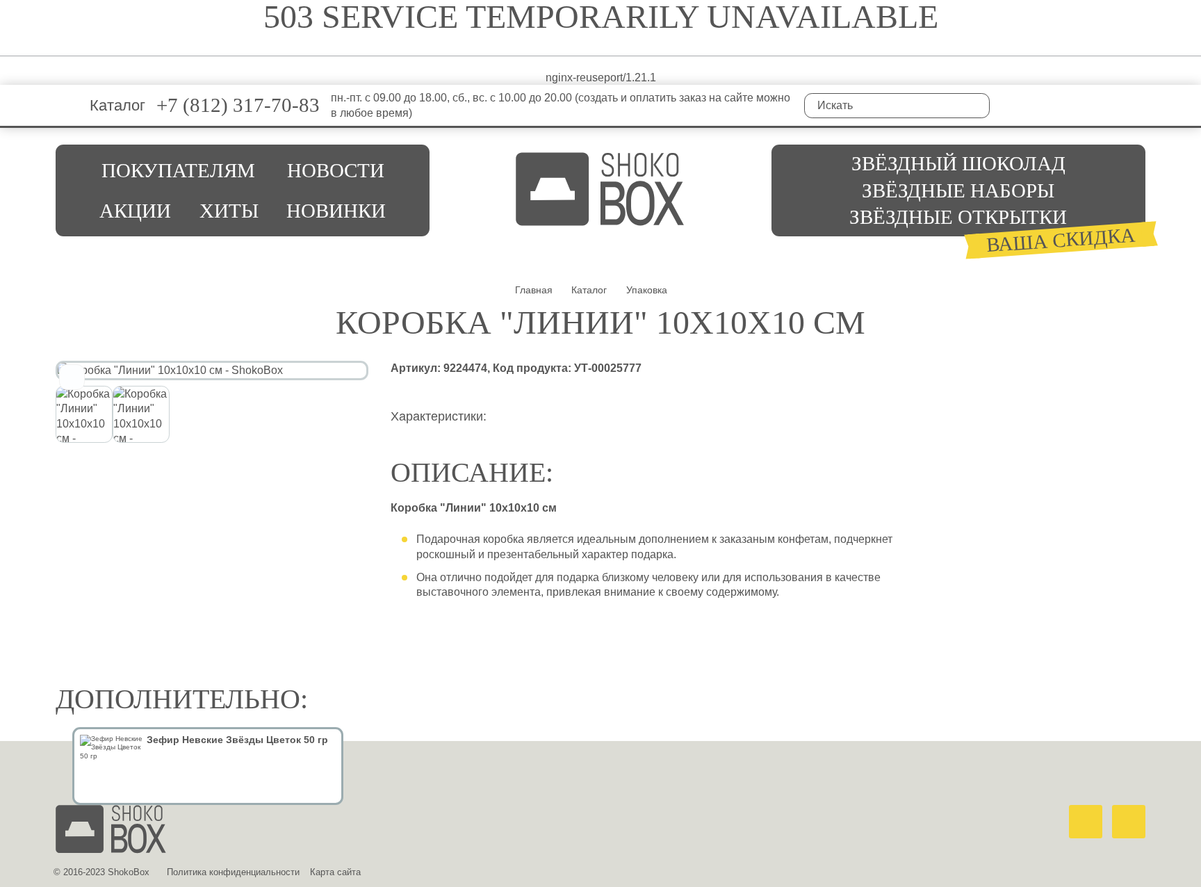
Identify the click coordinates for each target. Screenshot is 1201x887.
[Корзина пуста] (1135, 105)
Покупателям (178, 170)
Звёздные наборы (958, 190)
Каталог (117, 105)
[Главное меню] (67, 105)
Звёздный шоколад (958, 163)
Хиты (229, 211)
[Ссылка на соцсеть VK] (1011, 105)
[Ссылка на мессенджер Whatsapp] (1085, 821)
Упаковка (646, 290)
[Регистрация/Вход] (1104, 105)
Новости (335, 170)
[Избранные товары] (1073, 105)
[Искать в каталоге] (978, 106)
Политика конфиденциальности (233, 872)
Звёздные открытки (958, 217)
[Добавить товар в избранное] (71, 377)
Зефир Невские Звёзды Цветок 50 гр (237, 740)
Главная (534, 290)
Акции (135, 211)
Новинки (336, 211)
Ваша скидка (1061, 240)
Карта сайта (335, 872)
